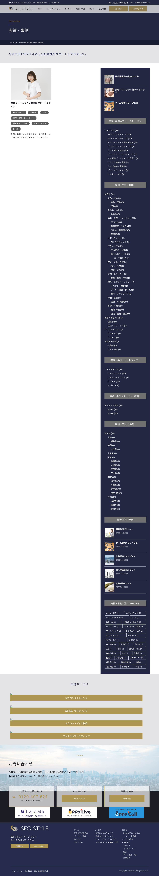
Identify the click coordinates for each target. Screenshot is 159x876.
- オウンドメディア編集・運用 (106, 842)
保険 (114, 206)
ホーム (76, 830)
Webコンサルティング (120, 138)
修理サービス (112, 635)
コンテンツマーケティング (121, 146)
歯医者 (112, 321)
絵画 (125, 653)
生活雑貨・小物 (119, 249)
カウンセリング (133, 613)
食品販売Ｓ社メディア (126, 556)
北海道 (112, 453)
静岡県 (33, 112)
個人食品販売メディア (126, 569)
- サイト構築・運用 (129, 855)
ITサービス (114, 333)
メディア (114, 381)
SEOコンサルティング (120, 134)
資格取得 (126, 662)
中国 (111, 445)
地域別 (109, 433)
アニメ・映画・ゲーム (122, 289)
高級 (139, 666)
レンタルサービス (134, 631)
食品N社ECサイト (124, 583)
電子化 (126, 666)
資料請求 (127, 798)
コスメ (135, 617)
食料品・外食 (115, 210)
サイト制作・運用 (118, 150)
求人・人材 (117, 265)
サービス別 (111, 130)
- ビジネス (126, 858)
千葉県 (115, 485)
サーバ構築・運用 (117, 166)
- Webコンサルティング (104, 836)
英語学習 (121, 657)
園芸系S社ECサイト (124, 529)
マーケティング (113, 631)
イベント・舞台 (119, 285)
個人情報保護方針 (41, 871)
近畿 (111, 457)
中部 (44, 112)
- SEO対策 (126, 842)
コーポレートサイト (118, 377)
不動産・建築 (111, 341)
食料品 (115, 214)
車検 (139, 662)
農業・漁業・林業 (120, 277)
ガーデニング (121, 257)
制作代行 (133, 640)
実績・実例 (78, 842)
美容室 (115, 233)
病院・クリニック (117, 325)
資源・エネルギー (117, 273)
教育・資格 (117, 269)
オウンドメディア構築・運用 (123, 142)
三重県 (115, 473)
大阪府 (115, 465)
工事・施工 (114, 349)
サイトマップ (17, 871)
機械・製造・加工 (120, 313)
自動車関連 (117, 309)
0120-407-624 (33, 796)
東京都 (116, 488)
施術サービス (18, 112)
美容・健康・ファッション (23, 118)
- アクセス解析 (128, 839)
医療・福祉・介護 (113, 317)
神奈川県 (116, 492)
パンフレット (112, 626)
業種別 (109, 194)
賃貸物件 (111, 662)
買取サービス (136, 657)
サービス (98, 830)
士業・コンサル (116, 237)
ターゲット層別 (113, 405)
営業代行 (125, 644)
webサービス (112, 613)
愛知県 (115, 508)
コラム (124, 830)
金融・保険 (117, 202)
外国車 (139, 644)
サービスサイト (40, 123)
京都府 (115, 469)
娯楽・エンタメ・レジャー (121, 281)
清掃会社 (111, 653)
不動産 (112, 345)
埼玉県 (115, 481)
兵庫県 (115, 461)
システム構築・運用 (118, 162)
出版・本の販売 (119, 301)
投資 (121, 648)
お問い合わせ (79, 798)
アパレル (116, 222)
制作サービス (112, 640)
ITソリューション (113, 329)
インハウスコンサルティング (122, 154)
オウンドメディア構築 (76, 723)
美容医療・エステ (20, 123)
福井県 (115, 441)
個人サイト (133, 635)
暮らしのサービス (120, 253)
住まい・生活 (115, 245)
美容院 (138, 653)
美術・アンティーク (121, 293)
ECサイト (113, 385)
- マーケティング (128, 848)
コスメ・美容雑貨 (120, 230)
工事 (109, 648)
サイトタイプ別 (113, 369)
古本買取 (111, 644)
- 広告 (124, 852)
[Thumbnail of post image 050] (31, 85)
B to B (113, 413)
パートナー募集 (80, 836)
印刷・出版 (114, 297)
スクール (111, 622)
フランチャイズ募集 (133, 626)
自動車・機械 (115, 305)
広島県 (115, 449)
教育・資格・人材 (117, 261)
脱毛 (109, 657)
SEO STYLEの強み (81, 833)
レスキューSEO (116, 174)
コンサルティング (120, 241)
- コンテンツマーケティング (105, 839)
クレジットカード (114, 617)
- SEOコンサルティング (104, 833)
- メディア (126, 845)
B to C (15, 129)
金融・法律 (114, 198)
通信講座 (111, 666)
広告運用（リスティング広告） (123, 158)
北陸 (111, 437)
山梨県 (115, 500)
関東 (112, 477)
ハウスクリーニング (132, 622)
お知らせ (77, 839)
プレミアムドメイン (118, 170)
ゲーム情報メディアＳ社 (127, 542)
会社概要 (28, 871)
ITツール (113, 337)
